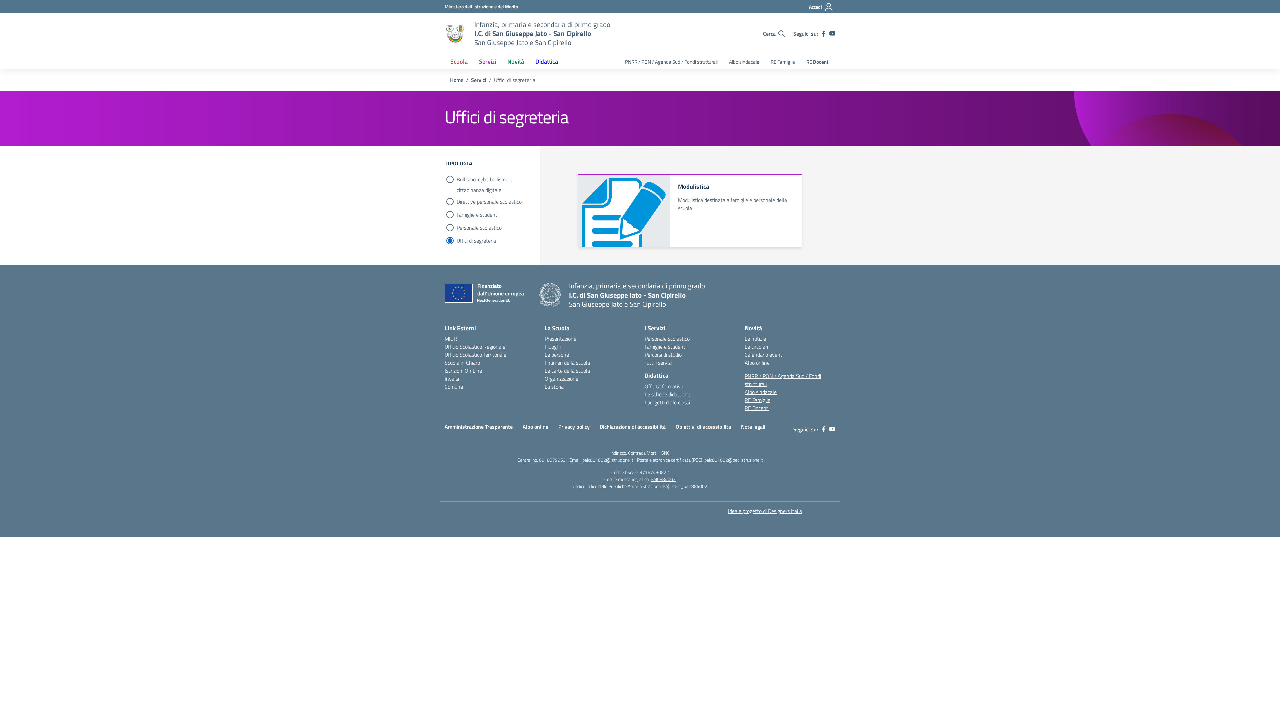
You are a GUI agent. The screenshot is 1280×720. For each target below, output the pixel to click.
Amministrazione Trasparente (479, 427)
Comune (454, 387)
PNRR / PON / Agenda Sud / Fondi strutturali (671, 62)
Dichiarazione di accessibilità (633, 427)
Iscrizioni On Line (463, 371)
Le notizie (755, 339)
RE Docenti (818, 62)
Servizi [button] (487, 61)
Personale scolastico (479, 228)
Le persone (557, 355)
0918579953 (552, 459)
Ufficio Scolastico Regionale (475, 347)
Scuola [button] (459, 61)
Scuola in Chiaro (462, 363)
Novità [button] (515, 61)
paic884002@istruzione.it (607, 459)
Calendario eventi (764, 355)
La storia (554, 387)
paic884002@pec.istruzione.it (733, 459)
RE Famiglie (783, 62)
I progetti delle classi (667, 402)
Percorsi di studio (663, 355)
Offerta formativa (664, 386)
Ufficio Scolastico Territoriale (475, 355)
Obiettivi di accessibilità (703, 427)
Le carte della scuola (567, 371)
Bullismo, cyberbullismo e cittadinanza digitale (484, 180)
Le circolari (756, 347)
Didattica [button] (546, 61)
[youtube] (832, 34)
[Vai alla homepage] (455, 34)
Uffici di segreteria (476, 241)
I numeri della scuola (567, 363)
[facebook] (824, 34)
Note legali (753, 427)
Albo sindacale (744, 62)
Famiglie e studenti (477, 215)
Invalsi (452, 379)
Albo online (757, 363)
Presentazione (560, 339)
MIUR (451, 339)
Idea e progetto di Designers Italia (765, 511)
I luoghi (553, 347)
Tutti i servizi (658, 363)
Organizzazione (561, 379)
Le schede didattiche (667, 394)
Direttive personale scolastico (489, 202)
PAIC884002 (663, 479)
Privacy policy (574, 427)
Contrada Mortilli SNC (649, 452)
